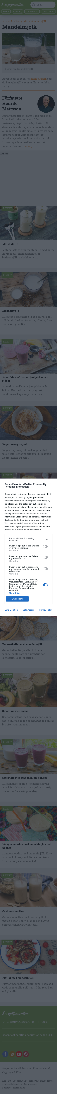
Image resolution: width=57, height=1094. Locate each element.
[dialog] (28, 547)
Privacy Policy (45, 610)
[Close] (51, 484)
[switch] (45, 546)
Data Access (28, 610)
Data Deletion (11, 610)
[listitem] (28, 539)
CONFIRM (17, 599)
